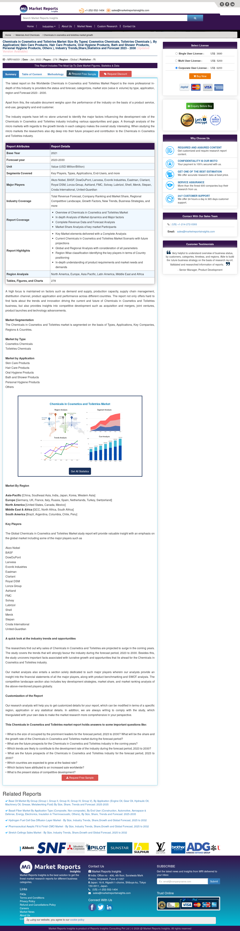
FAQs (23, 894)
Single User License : (192, 53)
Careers (24, 908)
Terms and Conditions (32, 897)
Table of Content (32, 74)
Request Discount (117, 74)
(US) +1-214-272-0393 (184, 224)
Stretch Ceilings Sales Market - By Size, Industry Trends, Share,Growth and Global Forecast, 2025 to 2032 (68, 832)
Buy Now (201, 76)
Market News (84, 26)
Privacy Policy (27, 901)
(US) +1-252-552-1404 (105, 889)
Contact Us (129, 26)
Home (30, 26)
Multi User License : (191, 60)
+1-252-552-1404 (94, 10)
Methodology (56, 74)
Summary (10, 74)
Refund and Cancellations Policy (38, 904)
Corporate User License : (194, 68)
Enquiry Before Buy (201, 106)
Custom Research (107, 26)
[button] (171, 260)
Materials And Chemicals (27, 34)
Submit (214, 881)
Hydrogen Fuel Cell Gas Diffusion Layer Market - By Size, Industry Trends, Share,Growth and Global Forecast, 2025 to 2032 (78, 820)
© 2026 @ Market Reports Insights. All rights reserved (161, 928)
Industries (48, 26)
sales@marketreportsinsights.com (130, 10)
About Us (67, 26)
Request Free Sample (83, 74)
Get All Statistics (80, 471)
